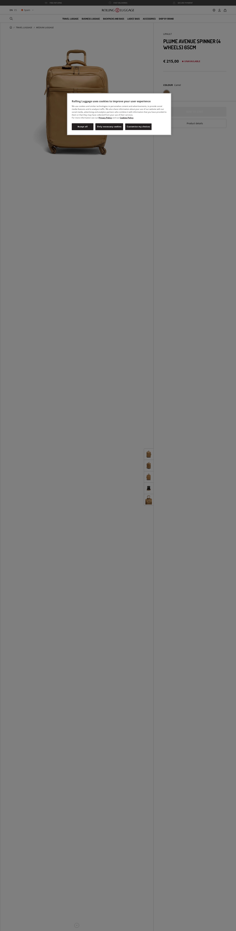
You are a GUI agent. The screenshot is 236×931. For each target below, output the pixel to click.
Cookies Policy (126, 117)
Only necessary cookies (109, 126)
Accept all (83, 126)
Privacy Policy (105, 117)
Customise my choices (138, 126)
